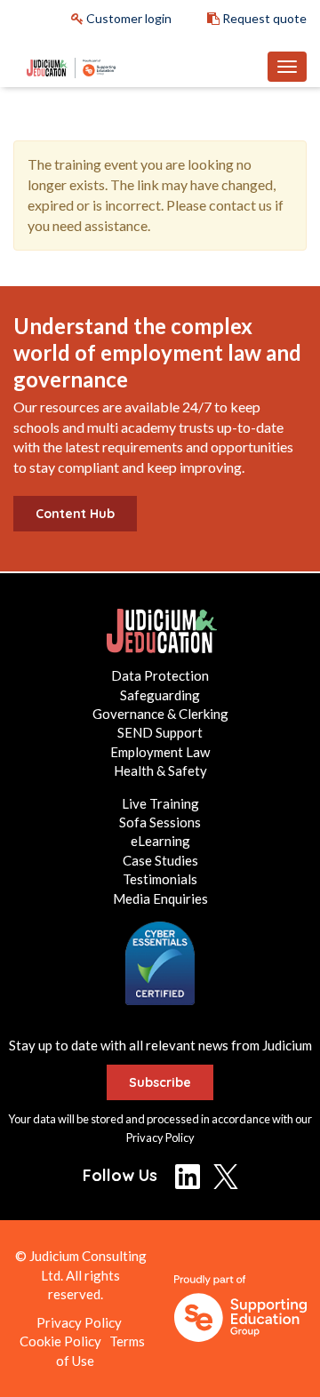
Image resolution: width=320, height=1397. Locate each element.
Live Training (160, 803)
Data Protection (160, 675)
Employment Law (160, 752)
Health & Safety (160, 770)
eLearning (160, 841)
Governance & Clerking (160, 714)
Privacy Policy (160, 1137)
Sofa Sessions (160, 822)
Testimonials (160, 879)
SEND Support (160, 732)
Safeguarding (160, 695)
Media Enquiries (160, 898)
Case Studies (160, 860)
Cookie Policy (60, 1341)
